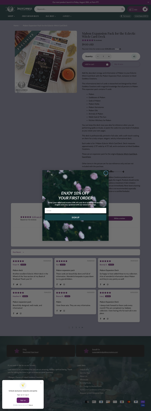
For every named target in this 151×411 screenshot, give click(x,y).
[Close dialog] (106, 173)
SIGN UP (75, 217)
